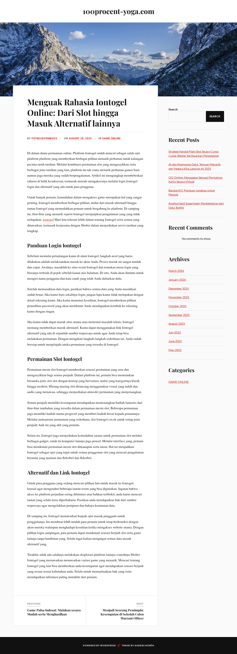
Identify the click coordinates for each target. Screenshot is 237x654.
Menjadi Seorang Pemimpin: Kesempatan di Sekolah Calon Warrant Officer (122, 614)
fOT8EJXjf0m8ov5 (44, 138)
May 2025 (174, 350)
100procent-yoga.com (118, 11)
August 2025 (176, 323)
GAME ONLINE (111, 138)
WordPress (108, 645)
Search (173, 109)
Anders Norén (144, 645)
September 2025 (179, 315)
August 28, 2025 (80, 138)
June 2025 (175, 341)
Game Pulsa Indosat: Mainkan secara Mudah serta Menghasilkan (54, 612)
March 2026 (176, 270)
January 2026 (177, 279)
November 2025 (178, 297)
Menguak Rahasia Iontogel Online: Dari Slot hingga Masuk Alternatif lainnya (77, 112)
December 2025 (178, 288)
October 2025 (177, 306)
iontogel (48, 219)
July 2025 (174, 332)
